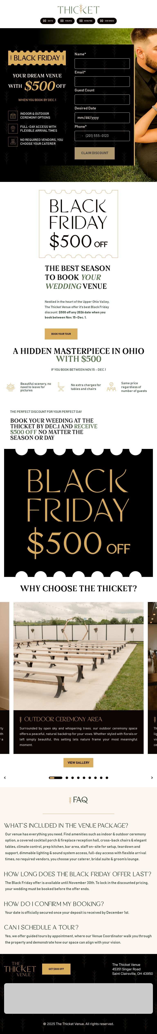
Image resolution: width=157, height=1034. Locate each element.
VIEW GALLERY (78, 762)
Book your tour (61, 334)
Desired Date (85, 108)
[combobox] (79, 136)
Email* (80, 72)
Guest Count (84, 90)
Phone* (81, 127)
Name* (80, 54)
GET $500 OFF (56, 969)
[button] (5, 778)
